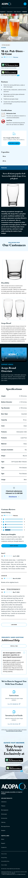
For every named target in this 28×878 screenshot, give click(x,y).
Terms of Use (4, 853)
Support (3, 843)
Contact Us (4, 847)
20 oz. (4, 161)
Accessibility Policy (5, 861)
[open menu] (25, 3)
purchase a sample (14, 143)
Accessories (4, 818)
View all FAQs (14, 646)
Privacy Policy (4, 857)
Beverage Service (5, 826)
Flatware (3, 806)
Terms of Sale (4, 865)
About (2, 839)
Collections (4, 802)
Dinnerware (4, 814)
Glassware (9, 11)
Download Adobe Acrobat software (14, 731)
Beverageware (4, 810)
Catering (3, 822)
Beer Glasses (17, 11)
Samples (3, 830)
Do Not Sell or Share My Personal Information (10, 868)
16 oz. (4, 156)
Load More (14, 624)
